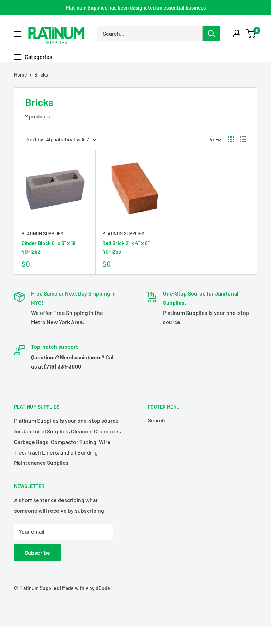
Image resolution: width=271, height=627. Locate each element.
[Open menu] (17, 34)
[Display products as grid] (231, 139)
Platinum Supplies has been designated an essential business (136, 7)
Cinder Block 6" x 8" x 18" (49, 247)
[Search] (211, 33)
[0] (251, 33)
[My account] (236, 33)
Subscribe (37, 552)
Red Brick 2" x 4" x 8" (126, 247)
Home (20, 75)
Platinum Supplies (43, 233)
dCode (103, 588)
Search (156, 420)
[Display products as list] (243, 139)
